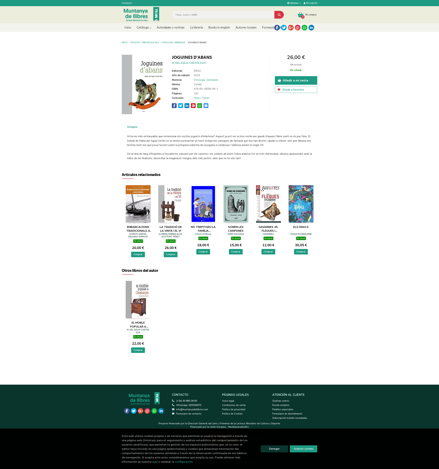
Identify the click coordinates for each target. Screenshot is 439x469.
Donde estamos (280, 405)
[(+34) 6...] (304, 28)
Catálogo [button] (143, 27)
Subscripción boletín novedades (289, 418)
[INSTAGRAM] (297, 28)
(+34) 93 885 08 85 (186, 400)
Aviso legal (228, 400)
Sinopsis (132, 127)
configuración (183, 462)
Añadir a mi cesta (295, 80)
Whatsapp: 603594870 (188, 405)
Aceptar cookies (303, 448)
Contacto (127, 3)
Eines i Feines (202, 98)
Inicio (125, 42)
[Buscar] (279, 15)
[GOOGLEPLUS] (291, 28)
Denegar (274, 448)
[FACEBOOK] (277, 28)
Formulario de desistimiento (287, 413)
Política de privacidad (233, 409)
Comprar (138, 254)
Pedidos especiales (282, 409)
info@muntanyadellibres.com (192, 409)
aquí (155, 462)
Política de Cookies (232, 413)
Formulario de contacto (188, 413)
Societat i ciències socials (144, 42)
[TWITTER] (284, 28)
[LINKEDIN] (311, 28)
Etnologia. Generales (173, 42)
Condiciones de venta (234, 405)
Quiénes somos (280, 400)
